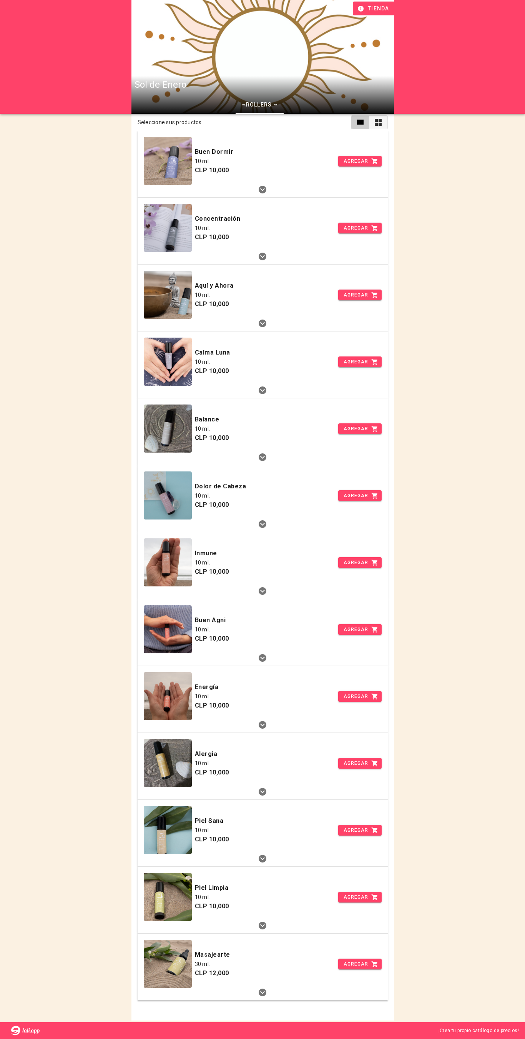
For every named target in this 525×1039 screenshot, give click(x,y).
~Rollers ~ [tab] (259, 105)
